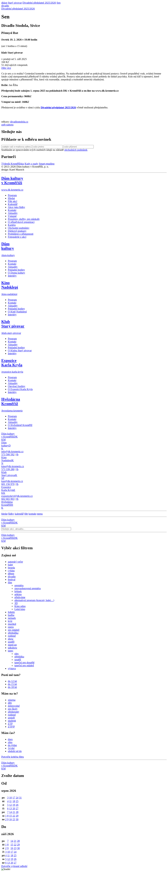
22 (13, 815)
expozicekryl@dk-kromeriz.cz (17, 496)
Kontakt (12, 210)
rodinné (12, 635)
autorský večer (15, 561)
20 (13, 808)
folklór (11, 612)
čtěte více (6, 68)
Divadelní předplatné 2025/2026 (18, 8)
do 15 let (12, 684)
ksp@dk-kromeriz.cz (12, 481)
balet (10, 564)
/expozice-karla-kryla (12, 371)
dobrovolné (14, 705)
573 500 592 (7, 454)
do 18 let (12, 687)
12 (10, 804)
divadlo (5, 5)
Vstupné (12, 216)
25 (17, 801)
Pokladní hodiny (16, 269)
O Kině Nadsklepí (17, 311)
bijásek (18, 591)
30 (17, 819)
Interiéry (12, 275)
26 (17, 804)
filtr (26, 513)
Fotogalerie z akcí (17, 236)
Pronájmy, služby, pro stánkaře (24, 219)
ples (16, 653)
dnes (10, 739)
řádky (11, 513)
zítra (10, 742)
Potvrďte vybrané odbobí (14, 866)
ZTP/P (11, 726)
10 (10, 797)
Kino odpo (20, 606)
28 (17, 812)
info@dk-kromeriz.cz (12, 451)
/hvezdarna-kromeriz (12, 410)
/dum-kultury (8, 255)
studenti (12, 720)
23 (13, 819)
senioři (11, 717)
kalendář (19, 513)
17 (13, 797)
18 (13, 801)
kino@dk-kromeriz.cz (12, 466)
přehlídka (19, 656)
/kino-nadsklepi (9, 294)
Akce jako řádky (16, 207)
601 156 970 (7, 484)
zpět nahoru (7, 124)
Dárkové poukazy (17, 230)
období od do (15, 751)
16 (10, 819)
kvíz (10, 621)
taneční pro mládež (24, 665)
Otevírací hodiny (16, 386)
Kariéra (12, 225)
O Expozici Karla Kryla (20, 389)
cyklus (11, 570)
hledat (4, 513)
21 (13, 812)
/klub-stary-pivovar (11, 333)
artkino (18, 594)
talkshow (12, 647)
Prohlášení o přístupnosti (20, 233)
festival (11, 579)
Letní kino (19, 609)
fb (17, 454)
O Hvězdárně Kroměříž (20, 425)
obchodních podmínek (75, 149)
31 (20, 797)
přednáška (13, 632)
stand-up (12, 644)
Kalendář (12, 204)
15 (10, 815)
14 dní (11, 748)
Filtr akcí (12, 201)
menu (40, 513)
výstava (12, 668)
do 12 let (12, 681)
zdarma (11, 700)
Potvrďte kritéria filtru (12, 756)
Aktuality (13, 213)
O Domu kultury (16, 272)
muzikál (12, 624)
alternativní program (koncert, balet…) (34, 600)
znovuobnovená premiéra (27, 588)
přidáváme (19, 597)
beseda (11, 567)
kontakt (32, 513)
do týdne (12, 745)
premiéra (18, 585)
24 (17, 797)
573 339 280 (7, 469)
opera (11, 627)
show (10, 638)
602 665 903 (7, 499)
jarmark (12, 618)
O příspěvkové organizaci (21, 222)
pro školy (13, 708)
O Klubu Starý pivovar (20, 350)
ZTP (10, 723)
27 (17, 808)
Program (12, 195)
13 (10, 808)
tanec (10, 650)
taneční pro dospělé (24, 662)
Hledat (11, 198)
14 (10, 812)
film (10, 582)
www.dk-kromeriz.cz (12, 189)
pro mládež (13, 630)
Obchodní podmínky (18, 228)
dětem (11, 573)
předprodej (13, 711)
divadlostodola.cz (19, 121)
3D (16, 603)
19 (13, 804)
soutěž (11, 641)
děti (10, 702)
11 (10, 801)
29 (17, 815)
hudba (11, 615)
